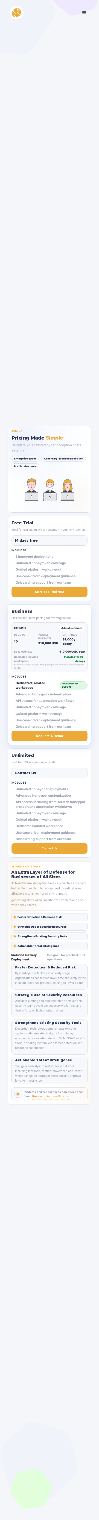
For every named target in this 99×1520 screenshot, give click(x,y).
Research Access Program (51, 1096)
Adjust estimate (71, 628)
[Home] (16, 13)
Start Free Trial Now (49, 591)
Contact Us (50, 848)
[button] (84, 12)
